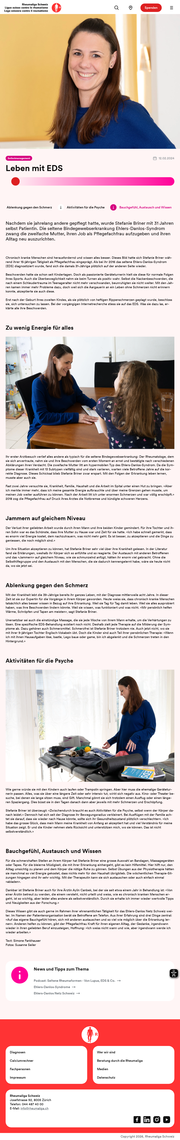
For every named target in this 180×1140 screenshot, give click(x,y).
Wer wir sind (106, 1052)
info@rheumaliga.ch (35, 1108)
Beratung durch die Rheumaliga (120, 1060)
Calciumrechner (21, 1060)
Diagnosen (17, 1052)
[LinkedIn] (146, 1119)
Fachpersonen (20, 1069)
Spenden (151, 7)
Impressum (18, 1077)
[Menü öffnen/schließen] (171, 8)
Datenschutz (106, 1077)
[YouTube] (166, 1119)
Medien (102, 1069)
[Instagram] (156, 1119)
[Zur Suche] (116, 8)
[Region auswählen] (130, 8)
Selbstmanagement (19, 158)
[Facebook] (137, 1119)
